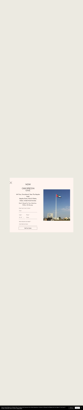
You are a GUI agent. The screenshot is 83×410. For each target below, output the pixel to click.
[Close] (81, 408)
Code (20, 214)
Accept (77, 407)
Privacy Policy (19, 408)
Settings (71, 407)
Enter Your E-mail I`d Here (24, 208)
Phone (27, 214)
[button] (11, 183)
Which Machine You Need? (24, 221)
